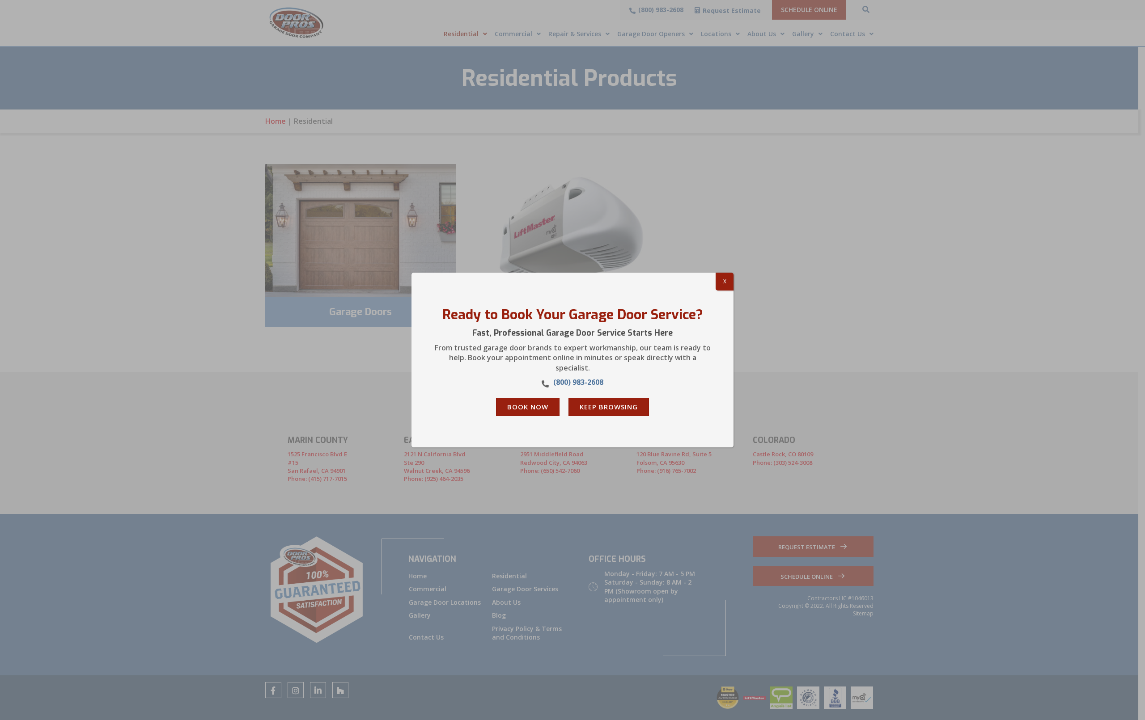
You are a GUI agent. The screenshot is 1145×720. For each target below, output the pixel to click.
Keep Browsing (609, 406)
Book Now (527, 406)
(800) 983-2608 (578, 382)
